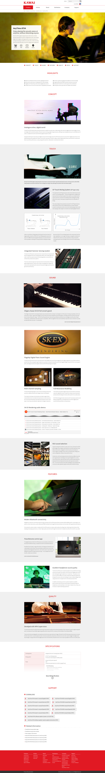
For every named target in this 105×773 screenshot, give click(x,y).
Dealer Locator (33, 46)
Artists (44, 758)
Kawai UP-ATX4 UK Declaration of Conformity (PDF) (36, 741)
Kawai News (35, 755)
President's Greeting (66, 755)
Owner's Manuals (74, 758)
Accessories (26, 761)
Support (76, 7)
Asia (53, 755)
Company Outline (65, 757)
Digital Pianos (26, 758)
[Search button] (80, 1)
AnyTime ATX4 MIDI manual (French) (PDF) (64, 705)
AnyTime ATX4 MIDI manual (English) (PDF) (65, 698)
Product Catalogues (75, 762)
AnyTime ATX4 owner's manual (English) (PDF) (38, 698)
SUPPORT (76, 65)
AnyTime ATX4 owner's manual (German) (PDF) (38, 702)
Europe (53, 762)
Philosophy (45, 755)
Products (28, 7)
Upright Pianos (26, 757)
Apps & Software (27, 762)
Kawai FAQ (35, 758)
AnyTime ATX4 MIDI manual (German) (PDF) (65, 702)
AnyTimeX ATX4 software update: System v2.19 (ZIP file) (40, 716)
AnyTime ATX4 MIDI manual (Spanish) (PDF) (65, 709)
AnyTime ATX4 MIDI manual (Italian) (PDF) (64, 713)
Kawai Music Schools (46, 762)
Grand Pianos (26, 755)
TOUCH (36, 65)
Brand (47, 7)
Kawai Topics (35, 757)
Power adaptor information (31, 733)
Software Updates (74, 759)
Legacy (44, 757)
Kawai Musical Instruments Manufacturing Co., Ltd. (29, 3)
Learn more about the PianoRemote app (31, 556)
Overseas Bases (65, 763)
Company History (65, 760)
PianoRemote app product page (31, 729)
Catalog (27, 46)
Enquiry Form (73, 757)
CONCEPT (28, 65)
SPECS (68, 65)
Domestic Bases (65, 762)
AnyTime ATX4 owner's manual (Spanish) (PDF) (38, 709)
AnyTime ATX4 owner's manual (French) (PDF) (38, 705)
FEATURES (52, 65)
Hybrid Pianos (26, 759)
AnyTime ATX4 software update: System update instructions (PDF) (43, 720)
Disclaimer (31, 771)
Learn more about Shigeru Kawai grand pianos (72, 321)
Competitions (45, 759)
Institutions (45, 761)
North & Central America (56, 758)
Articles (38, 7)
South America (55, 759)
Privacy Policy (26, 771)
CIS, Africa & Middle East (56, 761)
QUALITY (60, 65)
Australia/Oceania (55, 757)
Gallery (15, 46)
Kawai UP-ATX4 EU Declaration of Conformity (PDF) (36, 737)
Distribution (57, 7)
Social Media (76, 3)
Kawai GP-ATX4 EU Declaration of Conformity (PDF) (36, 735)
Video (21, 46)
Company (66, 7)
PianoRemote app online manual (32, 731)
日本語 (65, 1)
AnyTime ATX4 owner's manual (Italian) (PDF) (38, 713)
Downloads (73, 761)
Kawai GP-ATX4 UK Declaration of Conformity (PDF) (36, 739)
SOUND (44, 65)
